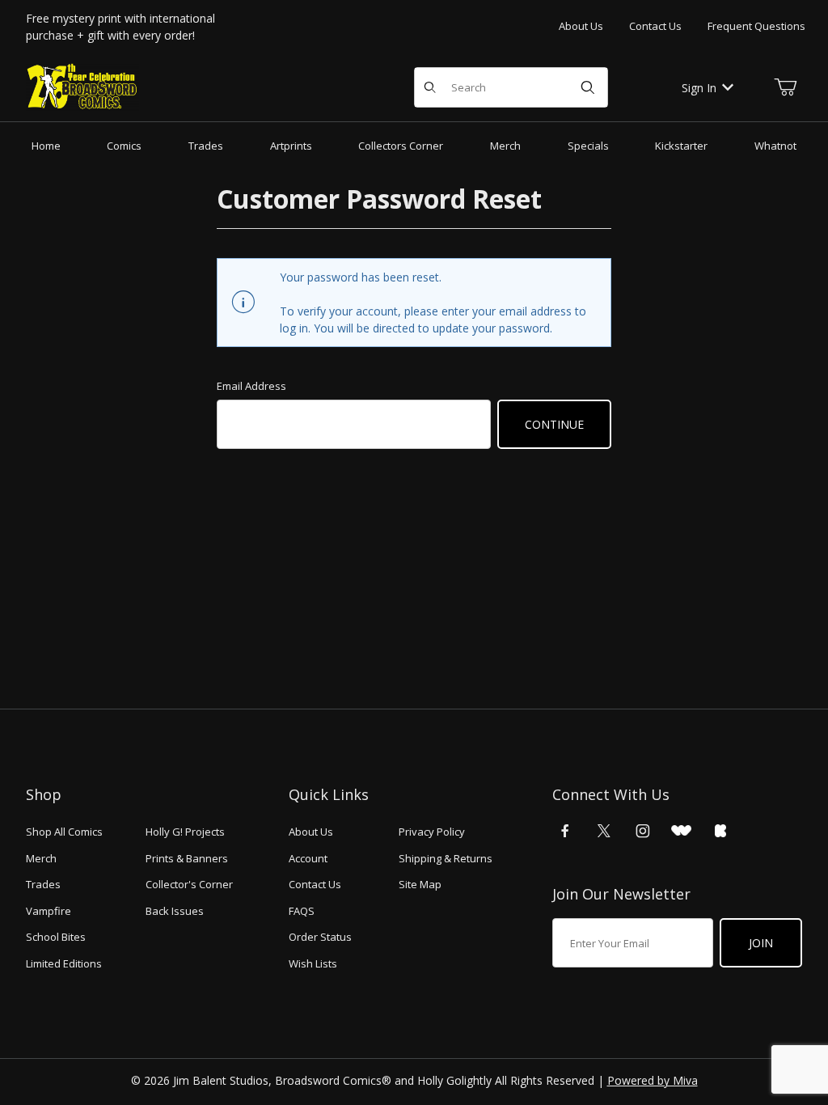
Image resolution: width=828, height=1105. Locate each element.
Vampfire (48, 911)
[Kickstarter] (720, 831)
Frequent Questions (756, 26)
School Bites (56, 936)
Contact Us (655, 26)
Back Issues (175, 911)
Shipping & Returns (445, 858)
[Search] (587, 87)
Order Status (320, 936)
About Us (581, 26)
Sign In (699, 87)
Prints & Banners (187, 858)
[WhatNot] (681, 831)
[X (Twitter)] (604, 831)
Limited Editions (64, 963)
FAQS (302, 911)
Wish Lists (313, 963)
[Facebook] (565, 831)
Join (761, 942)
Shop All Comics (64, 831)
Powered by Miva (652, 1080)
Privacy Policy (432, 831)
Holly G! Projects (185, 831)
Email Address (251, 386)
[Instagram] (643, 831)
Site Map (420, 884)
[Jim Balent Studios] (82, 86)
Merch (41, 858)
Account (308, 858)
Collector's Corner (189, 884)
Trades (43, 884)
